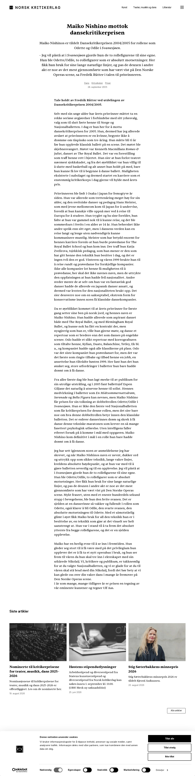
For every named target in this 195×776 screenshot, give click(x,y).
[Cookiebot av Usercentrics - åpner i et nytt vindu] (19, 770)
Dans (86, 83)
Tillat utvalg (170, 747)
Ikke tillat (169, 756)
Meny (182, 7)
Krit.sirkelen (97, 83)
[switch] (87, 769)
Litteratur (166, 7)
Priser (108, 83)
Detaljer (160, 770)
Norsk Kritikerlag (35, 7)
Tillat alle (169, 738)
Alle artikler (176, 710)
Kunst (124, 7)
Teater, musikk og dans (144, 7)
